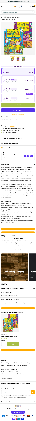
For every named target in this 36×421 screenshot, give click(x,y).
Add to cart (18, 104)
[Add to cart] (13, 344)
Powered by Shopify (23, 409)
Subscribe (33, 392)
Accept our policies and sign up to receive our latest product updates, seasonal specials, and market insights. (18, 396)
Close (18, 401)
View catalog (2, 6)
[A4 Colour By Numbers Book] (10, 323)
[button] (31, 38)
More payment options (18, 114)
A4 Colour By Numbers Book (9, 336)
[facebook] (1, 386)
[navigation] (12, 59)
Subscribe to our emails (8, 389)
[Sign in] (30, 6)
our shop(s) (12, 126)
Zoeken (33, 11)
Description (5, 164)
